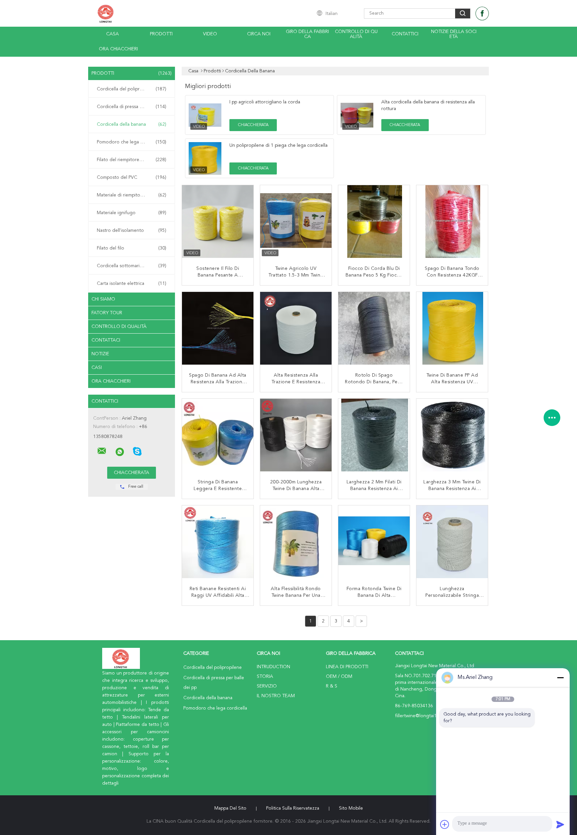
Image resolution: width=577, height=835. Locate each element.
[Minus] (560, 678)
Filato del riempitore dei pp (131, 159)
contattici (405, 34)
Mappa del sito (230, 808)
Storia (265, 676)
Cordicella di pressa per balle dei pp (133, 106)
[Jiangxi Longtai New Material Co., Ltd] (102, 451)
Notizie (100, 354)
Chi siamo (103, 299)
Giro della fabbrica (307, 34)
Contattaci (105, 340)
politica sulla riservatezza (292, 808)
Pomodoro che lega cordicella (131, 142)
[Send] (560, 824)
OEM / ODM (339, 676)
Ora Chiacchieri (118, 49)
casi (96, 367)
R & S (331, 686)
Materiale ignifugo (131, 213)
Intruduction (273, 667)
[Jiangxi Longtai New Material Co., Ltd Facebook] (482, 13)
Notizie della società (453, 34)
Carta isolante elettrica (131, 283)
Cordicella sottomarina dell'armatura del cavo (133, 266)
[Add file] (444, 824)
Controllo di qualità (356, 34)
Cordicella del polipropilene (131, 89)
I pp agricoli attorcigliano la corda (264, 102)
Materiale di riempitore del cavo (131, 195)
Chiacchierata (253, 125)
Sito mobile (351, 808)
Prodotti (161, 34)
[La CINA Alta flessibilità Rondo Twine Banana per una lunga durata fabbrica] (296, 541)
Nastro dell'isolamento (131, 230)
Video (210, 34)
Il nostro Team (276, 696)
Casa (112, 34)
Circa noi (258, 34)
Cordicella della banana (131, 124)
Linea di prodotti (347, 667)
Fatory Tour (106, 313)
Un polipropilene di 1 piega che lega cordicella (278, 145)
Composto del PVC (131, 177)
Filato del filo (131, 248)
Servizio (267, 686)
